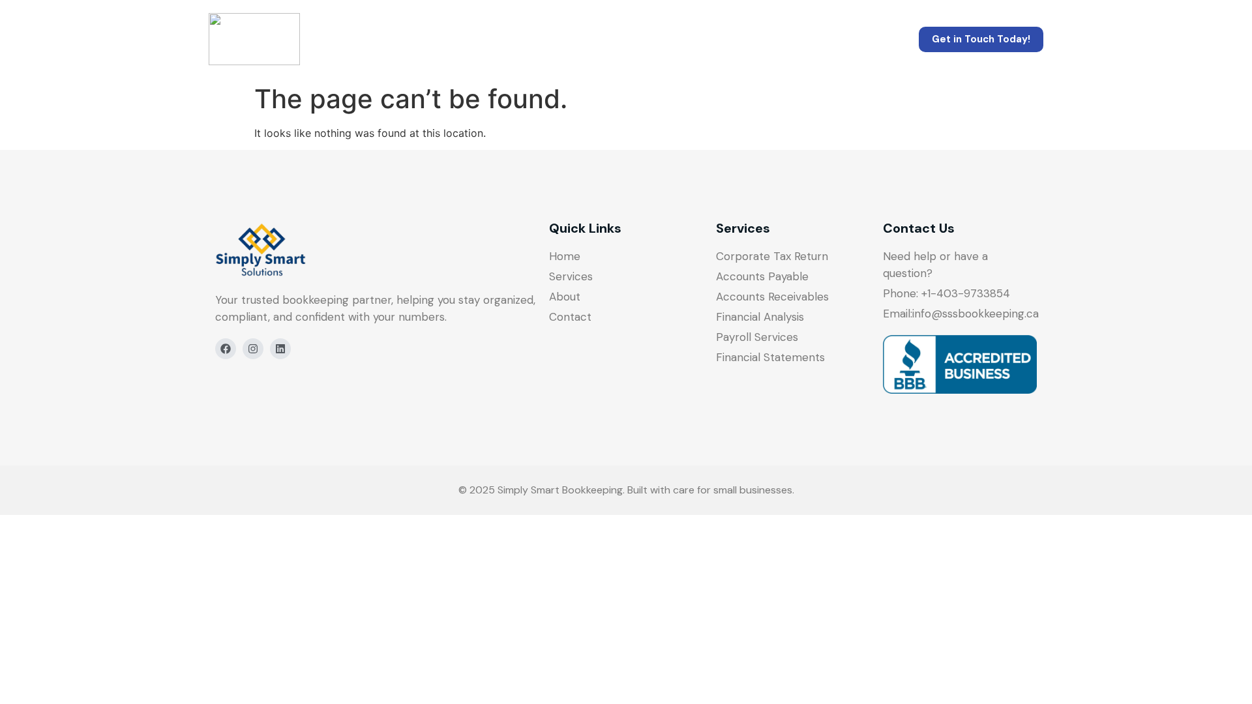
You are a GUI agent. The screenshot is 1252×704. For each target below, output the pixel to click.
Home (453, 39)
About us (643, 39)
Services (543, 39)
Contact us (750, 39)
